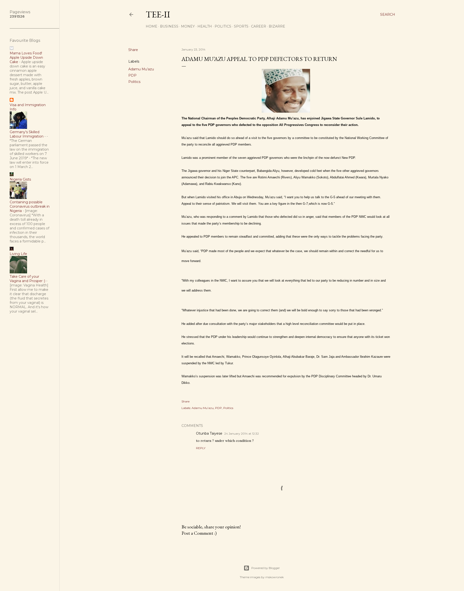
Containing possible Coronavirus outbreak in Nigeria (30, 206)
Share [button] (133, 50)
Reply (200, 448)
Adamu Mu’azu (141, 69)
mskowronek (274, 577)
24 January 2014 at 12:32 (241, 433)
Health (204, 26)
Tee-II (158, 14)
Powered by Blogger (265, 568)
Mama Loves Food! (26, 53)
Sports (241, 26)
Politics (223, 26)
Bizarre (277, 26)
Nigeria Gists (20, 179)
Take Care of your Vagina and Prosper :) (27, 278)
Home (151, 26)
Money (188, 26)
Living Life (18, 254)
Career (258, 26)
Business (169, 26)
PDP (132, 75)
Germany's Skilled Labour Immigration (27, 134)
